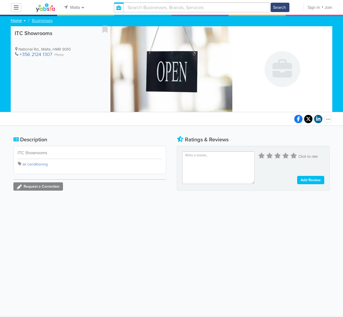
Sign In (314, 7)
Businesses (42, 20)
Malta (74, 7)
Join (328, 7)
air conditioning (35, 164)
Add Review (311, 180)
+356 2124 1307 (36, 54)
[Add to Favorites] (105, 29)
